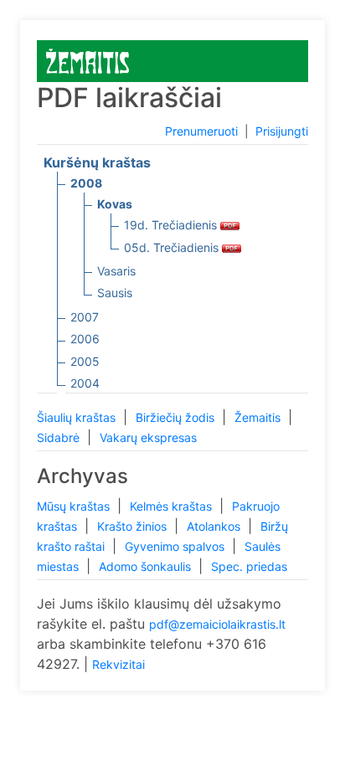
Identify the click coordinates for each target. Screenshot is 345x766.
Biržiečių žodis (177, 417)
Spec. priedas (249, 566)
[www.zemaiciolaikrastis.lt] (87, 60)
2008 (86, 183)
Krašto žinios (133, 526)
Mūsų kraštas (75, 506)
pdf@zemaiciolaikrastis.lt (217, 624)
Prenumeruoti (201, 131)
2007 (84, 317)
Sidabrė (60, 437)
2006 (85, 339)
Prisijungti (281, 131)
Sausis (114, 292)
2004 (85, 383)
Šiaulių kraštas (78, 417)
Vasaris (116, 271)
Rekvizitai (118, 664)
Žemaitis (259, 417)
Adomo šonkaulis (146, 566)
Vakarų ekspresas (148, 437)
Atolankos (215, 526)
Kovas (114, 204)
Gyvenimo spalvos (176, 546)
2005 (85, 361)
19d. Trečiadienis (172, 225)
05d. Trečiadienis (173, 247)
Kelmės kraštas (172, 506)
